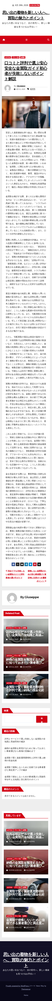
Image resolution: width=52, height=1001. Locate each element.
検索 (6, 710)
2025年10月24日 (15, 841)
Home (26, 995)
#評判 (32, 89)
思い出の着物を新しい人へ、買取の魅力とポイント (26, 960)
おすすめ (7, 57)
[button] (48, 40)
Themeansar (25, 989)
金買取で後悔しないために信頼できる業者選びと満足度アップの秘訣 (25, 923)
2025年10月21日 (15, 870)
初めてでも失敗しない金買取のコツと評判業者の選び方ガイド (15, 574)
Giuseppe (21, 86)
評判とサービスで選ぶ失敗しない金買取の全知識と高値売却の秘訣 (25, 635)
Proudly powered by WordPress (17, 986)
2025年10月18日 (15, 899)
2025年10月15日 (15, 927)
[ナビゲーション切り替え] (26, 40)
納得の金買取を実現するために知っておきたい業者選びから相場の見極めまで (25, 663)
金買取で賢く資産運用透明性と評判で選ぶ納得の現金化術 (25, 688)
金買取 (23, 57)
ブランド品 (15, 57)
